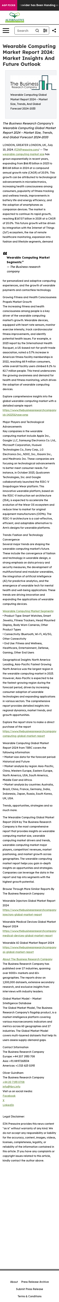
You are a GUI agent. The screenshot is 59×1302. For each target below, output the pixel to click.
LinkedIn (8, 1105)
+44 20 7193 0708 (14, 1082)
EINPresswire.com (26, 149)
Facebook (9, 1095)
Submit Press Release (29, 1289)
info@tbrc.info (11, 1086)
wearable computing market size (23, 154)
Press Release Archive (35, 1281)
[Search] (37, 30)
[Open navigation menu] (6, 30)
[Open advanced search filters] (45, 30)
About (14, 1281)
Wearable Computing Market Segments (28, 611)
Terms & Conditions (29, 1296)
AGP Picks (8, 5)
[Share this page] (54, 30)
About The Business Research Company (27, 959)
